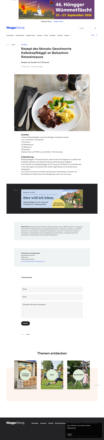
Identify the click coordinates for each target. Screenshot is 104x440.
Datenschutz (71, 428)
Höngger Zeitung (58, 21)
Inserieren (43, 423)
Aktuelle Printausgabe (61, 423)
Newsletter (35, 423)
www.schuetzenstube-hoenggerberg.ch (33, 261)
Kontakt (50, 423)
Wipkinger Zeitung (46, 21)
